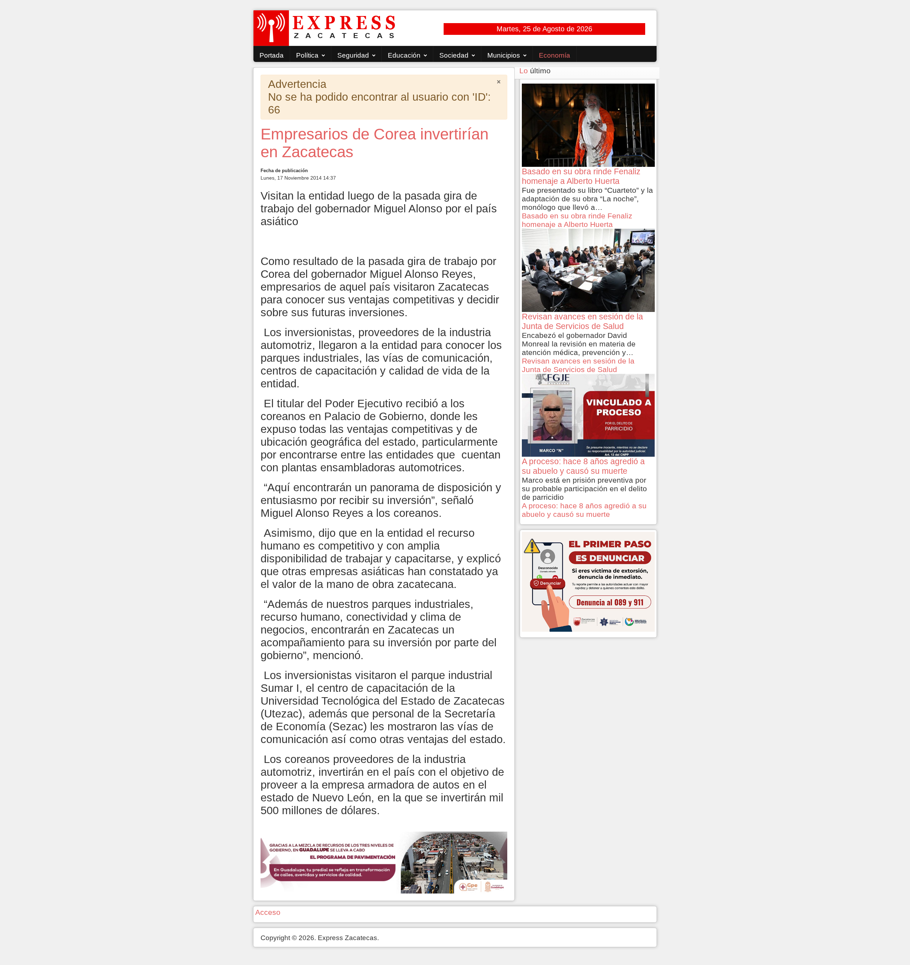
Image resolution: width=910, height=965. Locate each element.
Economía (554, 55)
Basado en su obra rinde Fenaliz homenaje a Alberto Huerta (577, 220)
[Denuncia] (588, 581)
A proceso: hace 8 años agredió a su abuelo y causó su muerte (584, 510)
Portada (271, 55)
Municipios (503, 55)
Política (307, 55)
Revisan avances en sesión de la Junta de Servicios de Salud (578, 365)
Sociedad (454, 55)
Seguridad (353, 55)
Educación (404, 55)
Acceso (267, 912)
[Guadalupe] (384, 861)
